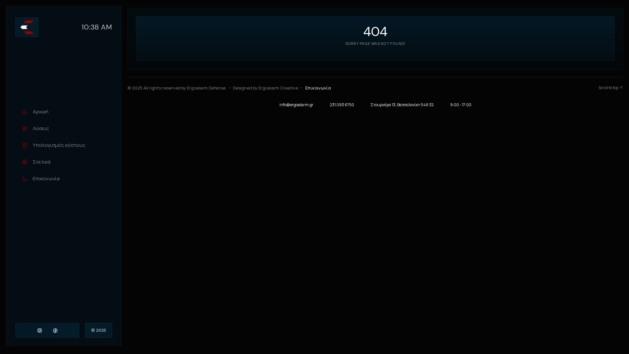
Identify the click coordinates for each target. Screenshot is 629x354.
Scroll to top (609, 88)
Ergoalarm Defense (206, 88)
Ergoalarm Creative (278, 88)
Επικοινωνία (318, 88)
